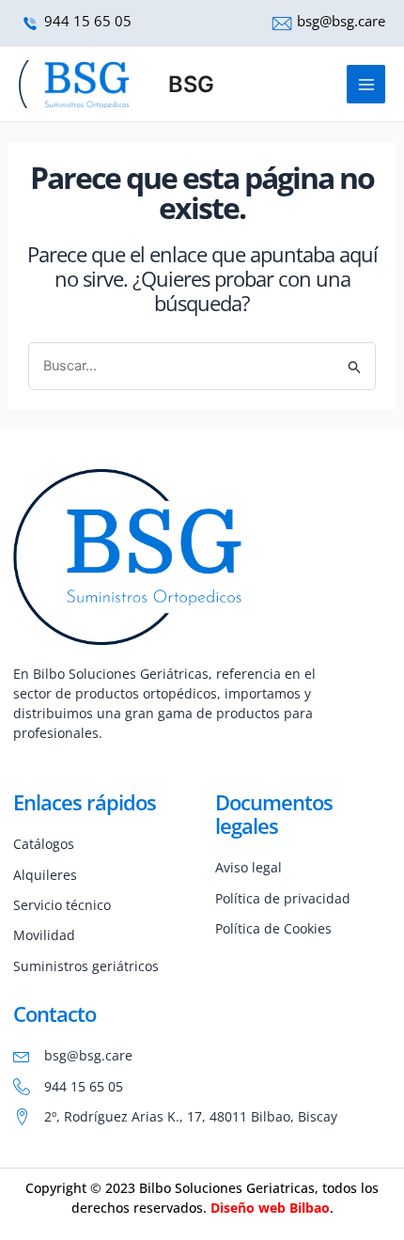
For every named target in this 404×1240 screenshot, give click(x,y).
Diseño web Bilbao (270, 1207)
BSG (191, 84)
